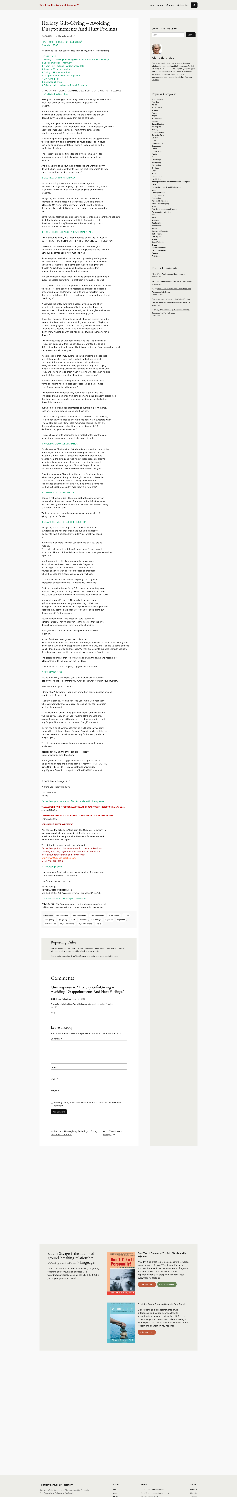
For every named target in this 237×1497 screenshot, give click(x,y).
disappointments (79, 915)
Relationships (50, 924)
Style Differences (67, 924)
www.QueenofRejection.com (61, 1275)
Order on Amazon (147, 1284)
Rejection (109, 919)
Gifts (73, 919)
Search (191, 35)
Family (126, 915)
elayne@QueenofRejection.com (56, 890)
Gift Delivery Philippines (61, 999)
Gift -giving (49, 919)
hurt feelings (96, 919)
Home (151, 5)
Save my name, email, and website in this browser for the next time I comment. (88, 1104)
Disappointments (97, 915)
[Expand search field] (194, 5)
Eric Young (156, 281)
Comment (56, 1039)
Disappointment (62, 915)
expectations (114, 915)
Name (54, 1067)
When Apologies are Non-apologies (171, 274)
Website (55, 1090)
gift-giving (63, 919)
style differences (85, 924)
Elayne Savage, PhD (66, 36)
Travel (98, 924)
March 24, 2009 (78, 999)
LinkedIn (155, 80)
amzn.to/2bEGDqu (49, 810)
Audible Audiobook (167, 1284)
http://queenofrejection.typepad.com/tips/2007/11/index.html (71, 770)
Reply (53, 1012)
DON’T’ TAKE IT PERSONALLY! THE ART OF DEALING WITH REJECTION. (77, 241)
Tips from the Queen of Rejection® (59, 5)
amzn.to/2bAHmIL (49, 819)
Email (54, 1079)
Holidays (83, 919)
